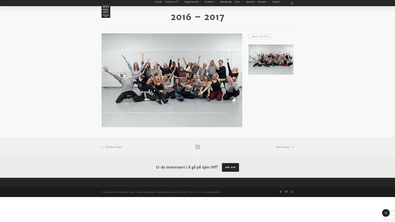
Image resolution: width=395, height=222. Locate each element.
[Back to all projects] (197, 146)
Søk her (230, 167)
